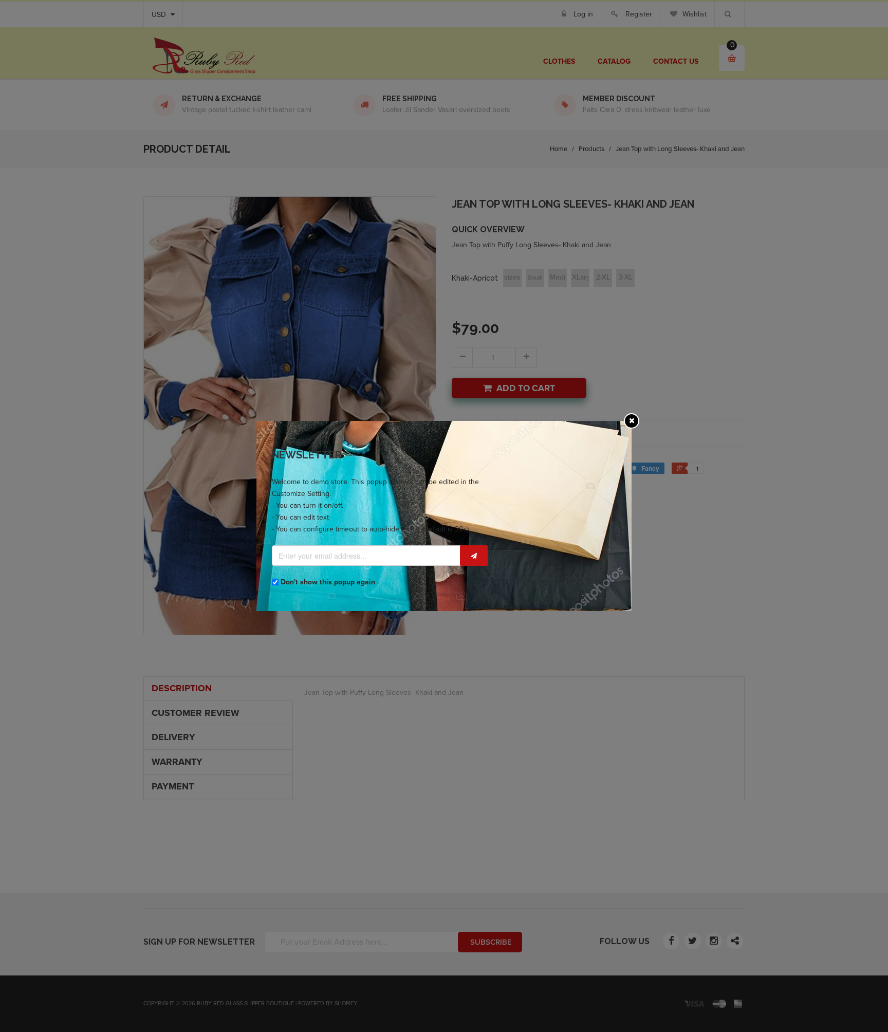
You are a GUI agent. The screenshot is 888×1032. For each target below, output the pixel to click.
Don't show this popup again (328, 582)
